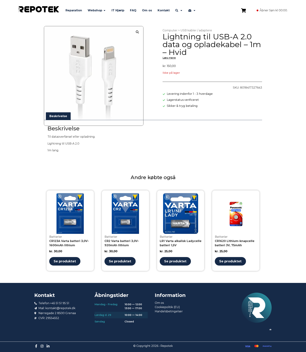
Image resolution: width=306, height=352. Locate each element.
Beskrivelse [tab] (58, 116)
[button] (137, 32)
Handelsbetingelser (169, 311)
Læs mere (169, 57)
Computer (170, 30)
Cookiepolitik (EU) (167, 307)
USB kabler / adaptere (196, 30)
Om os (159, 303)
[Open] (181, 10)
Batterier (55, 236)
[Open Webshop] (104, 10)
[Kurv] (243, 10)
